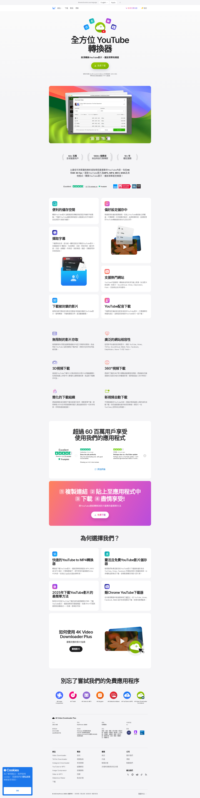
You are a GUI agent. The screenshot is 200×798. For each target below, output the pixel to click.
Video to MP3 (57, 774)
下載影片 (127, 597)
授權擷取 (80, 770)
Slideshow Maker (58, 778)
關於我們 (129, 755)
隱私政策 (82, 794)
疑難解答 (80, 767)
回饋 (78, 774)
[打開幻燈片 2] (103, 139)
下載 (54, 782)
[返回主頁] (54, 8)
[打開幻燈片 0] (92, 139)
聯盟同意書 (95, 794)
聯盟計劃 (105, 763)
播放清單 (67, 604)
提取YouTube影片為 (94, 173)
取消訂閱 (80, 778)
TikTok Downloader (59, 759)
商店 (103, 755)
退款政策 (88, 794)
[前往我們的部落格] (146, 774)
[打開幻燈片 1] (97, 139)
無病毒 (108, 75)
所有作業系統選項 (97, 75)
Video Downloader (59, 755)
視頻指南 (80, 759)
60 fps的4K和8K (69, 573)
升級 (103, 759)
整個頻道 (77, 604)
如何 (78, 755)
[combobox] (104, 2)
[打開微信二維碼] (132, 774)
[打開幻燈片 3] (108, 139)
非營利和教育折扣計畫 (110, 767)
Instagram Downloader (61, 763)
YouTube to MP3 (58, 767)
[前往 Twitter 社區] (128, 774)
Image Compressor (59, 770)
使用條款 (77, 794)
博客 (128, 759)
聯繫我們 (129, 763)
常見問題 (80, 763)
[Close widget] (120, 2)
